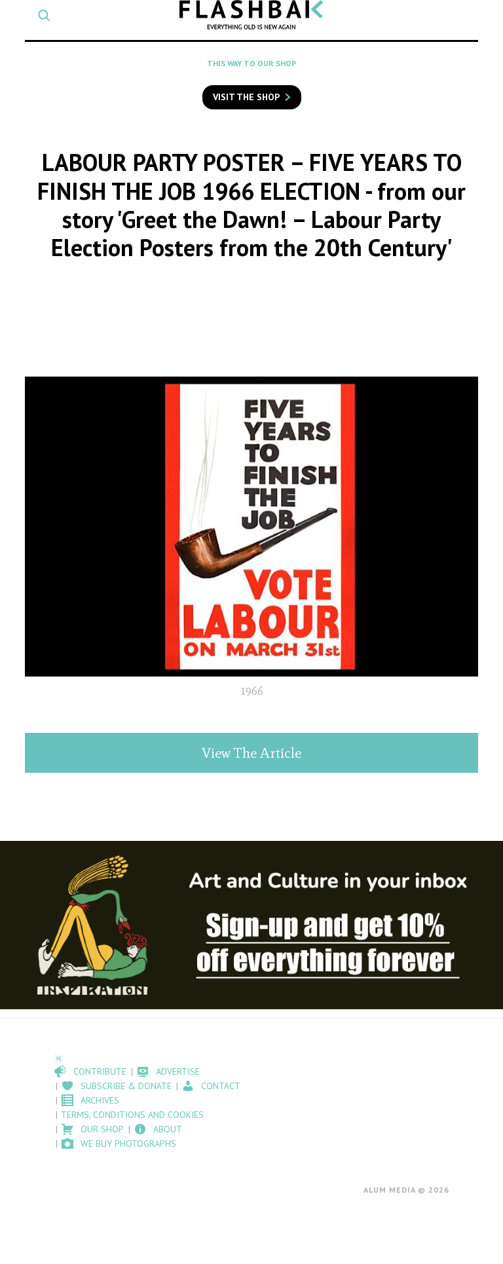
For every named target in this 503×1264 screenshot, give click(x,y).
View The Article (251, 753)
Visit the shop (246, 97)
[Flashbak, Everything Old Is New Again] (251, 14)
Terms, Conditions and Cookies (132, 1115)
